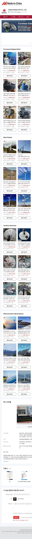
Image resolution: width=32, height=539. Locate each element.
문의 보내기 (10, 75)
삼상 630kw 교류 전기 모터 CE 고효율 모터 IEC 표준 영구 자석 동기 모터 (24, 95)
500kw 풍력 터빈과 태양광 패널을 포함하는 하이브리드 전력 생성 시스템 (24, 332)
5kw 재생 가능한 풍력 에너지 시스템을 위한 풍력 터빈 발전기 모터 (9, 183)
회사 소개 (20, 17)
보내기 (16, 517)
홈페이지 (5, 17)
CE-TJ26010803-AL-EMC (24, 481)
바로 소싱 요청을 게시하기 (21, 520)
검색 (28, 17)
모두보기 (5, 461)
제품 (14, 17)
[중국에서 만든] (12, 3)
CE (10, 481)
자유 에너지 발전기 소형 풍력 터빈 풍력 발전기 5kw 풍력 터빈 (9, 156)
